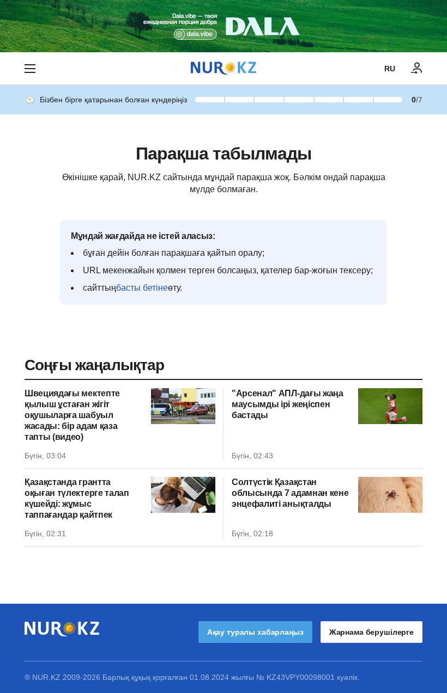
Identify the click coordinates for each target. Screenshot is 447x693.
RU (389, 68)
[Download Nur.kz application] (223, 26)
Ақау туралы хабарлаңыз (255, 632)
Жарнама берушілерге (371, 632)
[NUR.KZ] (223, 68)
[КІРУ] (417, 68)
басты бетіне (142, 287)
